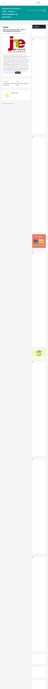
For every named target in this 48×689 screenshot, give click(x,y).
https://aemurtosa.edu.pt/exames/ (13, 69)
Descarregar (18, 72)
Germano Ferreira (8, 33)
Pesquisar (36, 26)
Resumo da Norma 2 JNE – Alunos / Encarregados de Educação (36, 11)
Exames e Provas (16, 33)
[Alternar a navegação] (3, 3)
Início (45, 8)
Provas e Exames (23, 33)
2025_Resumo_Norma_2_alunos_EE (8, 72)
